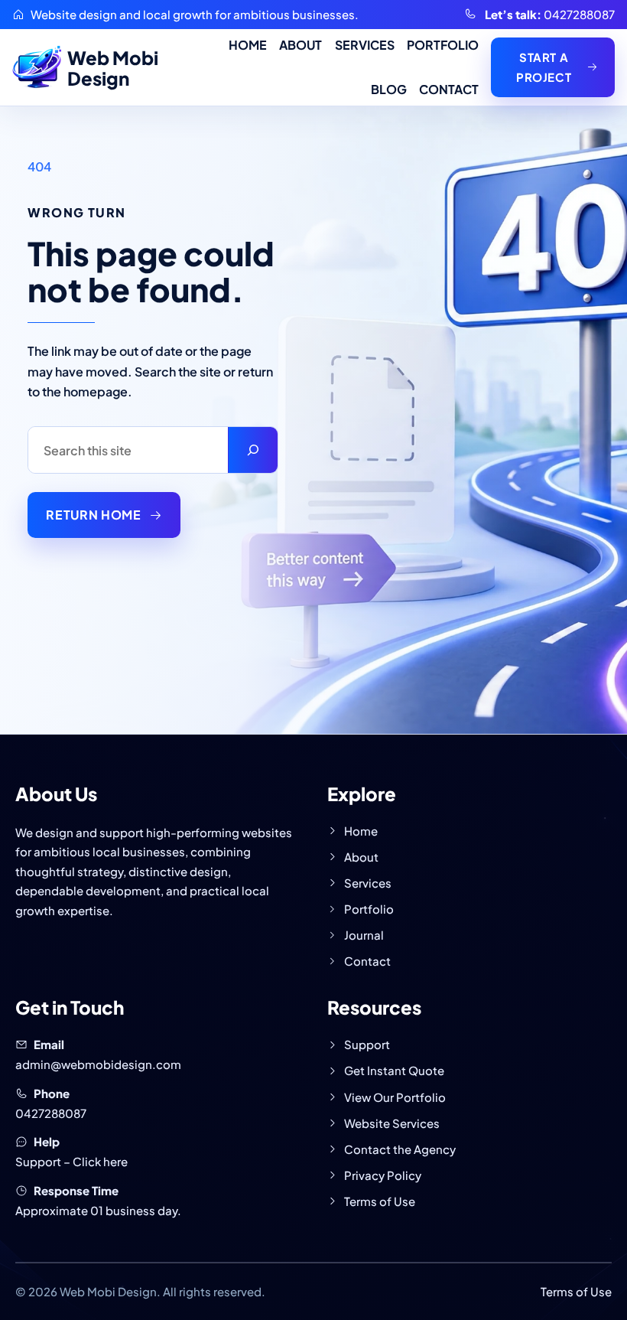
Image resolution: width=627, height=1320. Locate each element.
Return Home (93, 515)
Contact (367, 960)
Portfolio (369, 908)
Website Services (392, 1123)
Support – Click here (71, 1161)
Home (361, 830)
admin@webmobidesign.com (98, 1064)
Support (367, 1044)
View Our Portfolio (395, 1097)
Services (367, 882)
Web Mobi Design (112, 68)
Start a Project (543, 67)
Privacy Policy (382, 1175)
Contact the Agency (400, 1149)
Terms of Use (379, 1201)
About (361, 856)
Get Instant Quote (394, 1070)
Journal (364, 934)
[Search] (253, 450)
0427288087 (579, 14)
